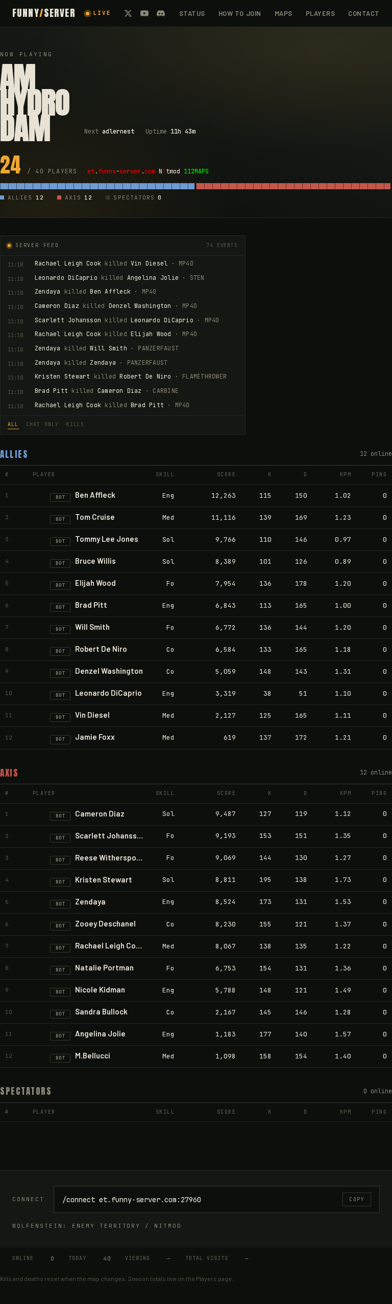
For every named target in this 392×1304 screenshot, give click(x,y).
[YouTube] (144, 13)
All (13, 424)
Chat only (42, 424)
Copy (356, 1199)
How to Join (239, 13)
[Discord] (161, 13)
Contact (364, 13)
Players (320, 13)
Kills (75, 424)
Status (192, 13)
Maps (283, 13)
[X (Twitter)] (128, 13)
